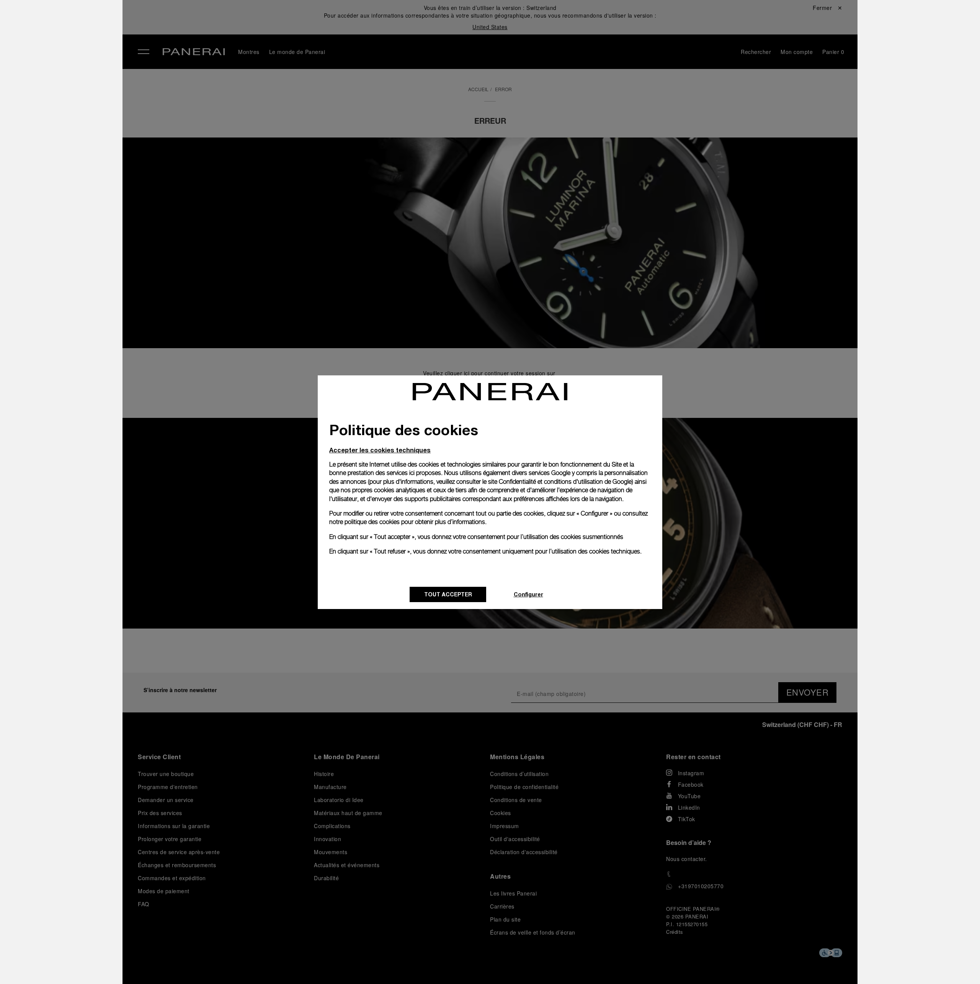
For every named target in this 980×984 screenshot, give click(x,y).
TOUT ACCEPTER (448, 594)
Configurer (528, 594)
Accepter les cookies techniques (380, 450)
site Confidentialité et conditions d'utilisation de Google (560, 481)
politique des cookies (372, 522)
